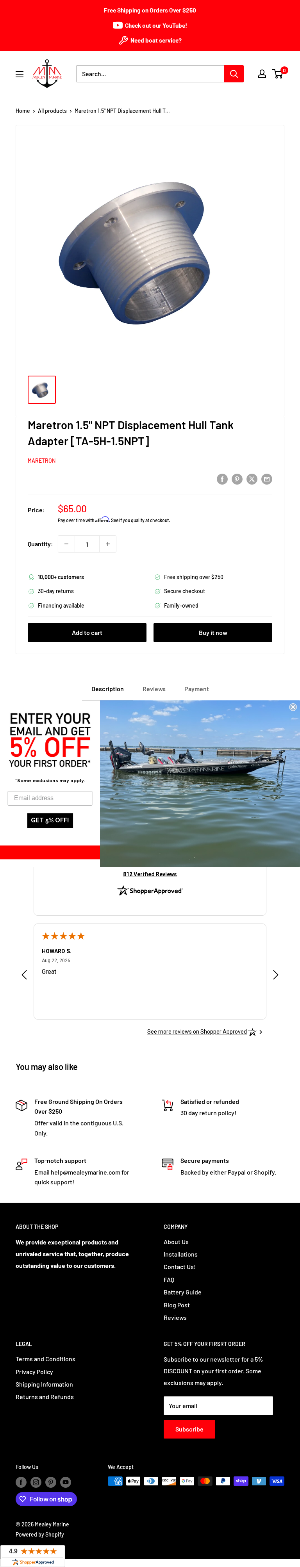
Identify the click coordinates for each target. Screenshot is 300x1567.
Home (23, 110)
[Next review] (275, 976)
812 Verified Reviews (150, 874)
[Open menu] (19, 74)
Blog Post (177, 1305)
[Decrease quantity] (66, 544)
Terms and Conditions (45, 1358)
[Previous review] (24, 976)
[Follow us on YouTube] (65, 1481)
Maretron (41, 460)
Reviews (175, 1317)
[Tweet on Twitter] (251, 478)
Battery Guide (183, 1292)
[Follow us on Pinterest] (50, 1481)
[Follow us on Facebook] (21, 1481)
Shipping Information (44, 1384)
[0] (278, 73)
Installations (181, 1254)
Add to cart (87, 632)
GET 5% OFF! (50, 820)
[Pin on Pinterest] (237, 478)
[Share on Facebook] (222, 478)
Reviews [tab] (154, 688)
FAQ (169, 1279)
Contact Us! (180, 1266)
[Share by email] (266, 478)
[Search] (234, 73)
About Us (176, 1241)
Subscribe (189, 1429)
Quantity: (40, 543)
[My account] (262, 74)
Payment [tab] (196, 688)
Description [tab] (107, 688)
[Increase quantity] (108, 544)
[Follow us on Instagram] (35, 1481)
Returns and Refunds (45, 1396)
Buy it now (213, 632)
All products (52, 110)
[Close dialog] (293, 707)
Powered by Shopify (40, 1534)
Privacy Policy (34, 1371)
